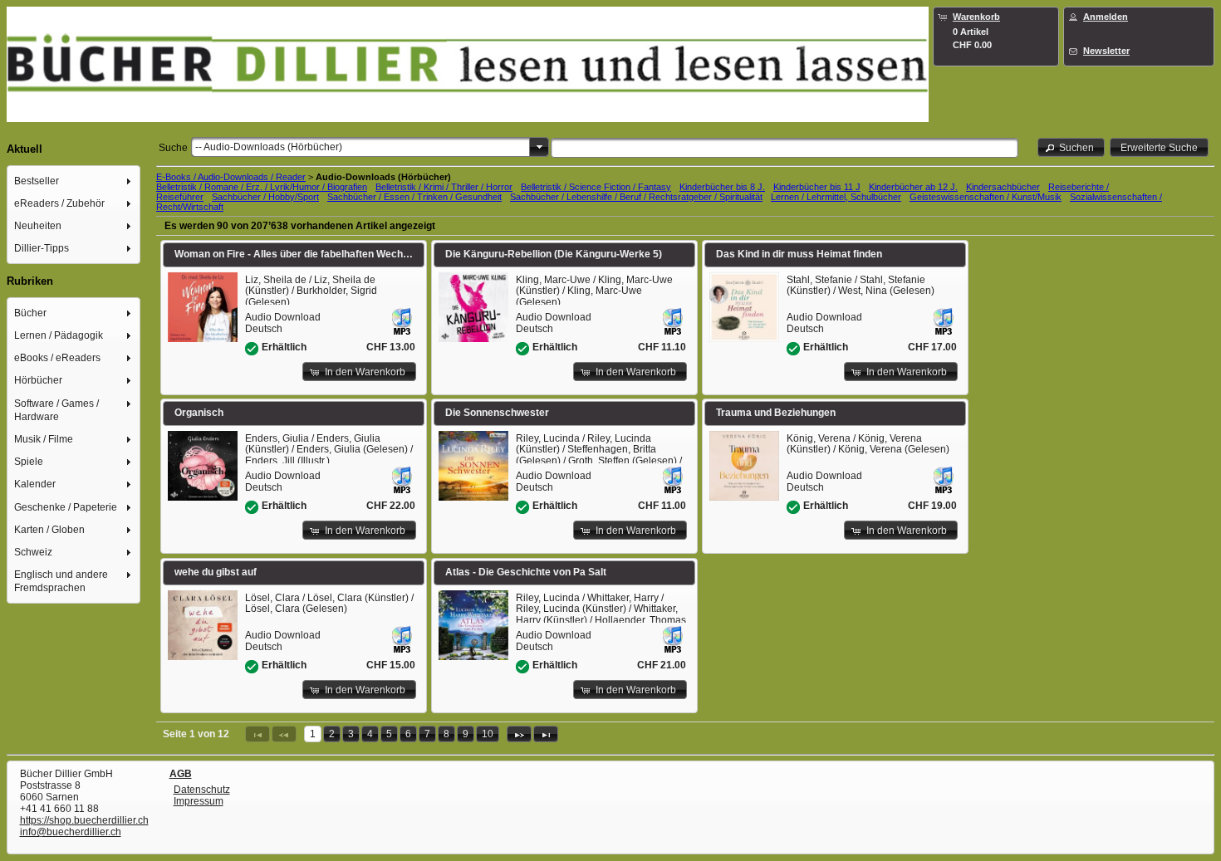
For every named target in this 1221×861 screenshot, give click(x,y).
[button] (1071, 147)
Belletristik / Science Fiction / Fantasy (596, 187)
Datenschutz (202, 789)
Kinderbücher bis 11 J (817, 187)
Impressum (198, 801)
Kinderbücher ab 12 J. (913, 187)
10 (487, 734)
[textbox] (784, 148)
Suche (173, 148)
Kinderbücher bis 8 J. (722, 187)
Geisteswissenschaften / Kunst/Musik (986, 197)
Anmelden (1105, 17)
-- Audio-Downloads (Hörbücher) (268, 147)
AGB (180, 774)
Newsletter (1106, 51)
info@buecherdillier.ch (70, 832)
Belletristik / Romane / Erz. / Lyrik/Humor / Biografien (261, 187)
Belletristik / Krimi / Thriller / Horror (443, 187)
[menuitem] (74, 180)
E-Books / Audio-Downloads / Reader (231, 177)
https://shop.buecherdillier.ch (84, 820)
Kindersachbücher (1003, 187)
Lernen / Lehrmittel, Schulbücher (836, 197)
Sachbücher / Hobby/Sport (265, 197)
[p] (519, 734)
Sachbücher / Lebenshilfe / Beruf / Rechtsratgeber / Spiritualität (636, 197)
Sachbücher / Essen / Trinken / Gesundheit (414, 197)
